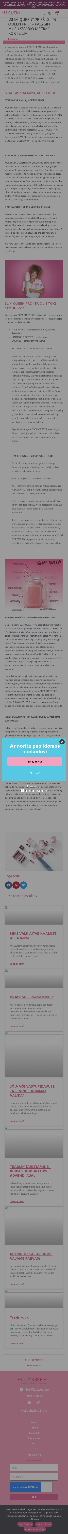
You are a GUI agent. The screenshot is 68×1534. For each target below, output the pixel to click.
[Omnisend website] (34, 788)
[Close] (62, 742)
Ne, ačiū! (35, 772)
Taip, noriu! (35, 761)
